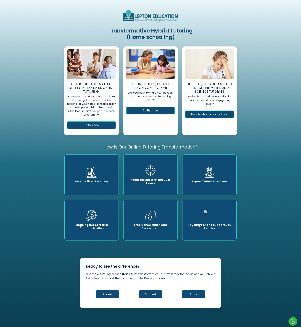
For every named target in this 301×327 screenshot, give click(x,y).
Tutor (193, 294)
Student (150, 294)
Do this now (91, 125)
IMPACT (110, 111)
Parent (107, 294)
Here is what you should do (209, 114)
